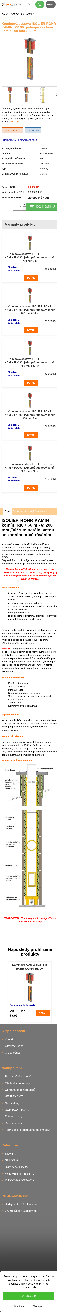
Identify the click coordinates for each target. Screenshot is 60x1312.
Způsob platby (13, 1116)
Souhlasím (31, 1295)
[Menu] (52, 5)
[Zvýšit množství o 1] (24, 205)
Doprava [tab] (17, 511)
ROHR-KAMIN (47, 153)
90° (42, 158)
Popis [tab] (7, 511)
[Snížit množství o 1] (24, 208)
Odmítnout (19, 1306)
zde (34, 1287)
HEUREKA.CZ (14, 1096)
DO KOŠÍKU (45, 206)
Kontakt (9, 1039)
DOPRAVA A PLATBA (18, 1109)
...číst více (13, 121)
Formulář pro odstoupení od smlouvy (28, 1129)
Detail (31, 277)
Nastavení (38, 1306)
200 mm (44, 163)
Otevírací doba (14, 1046)
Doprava (33, 130)
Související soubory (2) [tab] (36, 511)
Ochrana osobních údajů (20, 1089)
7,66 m (44, 173)
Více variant (12, 130)
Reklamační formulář (18, 1076)
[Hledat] (26, 5)
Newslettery (12, 1103)
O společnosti (13, 1052)
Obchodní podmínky (17, 1083)
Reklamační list (14, 1123)
